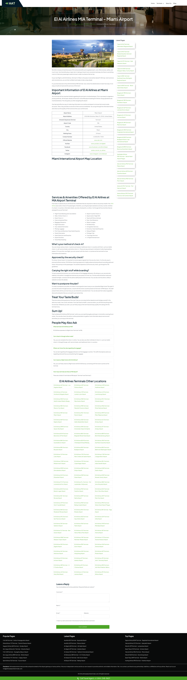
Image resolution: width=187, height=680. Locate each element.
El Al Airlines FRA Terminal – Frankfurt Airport (81, 490)
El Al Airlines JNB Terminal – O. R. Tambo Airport (62, 566)
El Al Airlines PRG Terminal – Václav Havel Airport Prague (102, 504)
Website (86, 613)
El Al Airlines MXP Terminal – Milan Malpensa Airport (102, 414)
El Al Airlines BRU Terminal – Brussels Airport (61, 448)
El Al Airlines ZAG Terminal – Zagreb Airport (61, 545)
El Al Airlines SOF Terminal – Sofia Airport (102, 518)
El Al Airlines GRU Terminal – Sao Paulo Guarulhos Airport (102, 441)
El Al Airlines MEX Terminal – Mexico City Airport (61, 407)
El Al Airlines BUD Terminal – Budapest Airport (81, 448)
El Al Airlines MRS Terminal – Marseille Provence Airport (81, 407)
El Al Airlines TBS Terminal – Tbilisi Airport (81, 524)
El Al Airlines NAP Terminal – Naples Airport (61, 421)
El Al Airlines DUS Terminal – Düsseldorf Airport (61, 476)
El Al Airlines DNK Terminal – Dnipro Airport (81, 469)
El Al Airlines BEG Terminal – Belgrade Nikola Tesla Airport (82, 435)
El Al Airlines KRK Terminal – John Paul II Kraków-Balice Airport (102, 566)
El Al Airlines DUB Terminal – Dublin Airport (102, 469)
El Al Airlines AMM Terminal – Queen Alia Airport (61, 428)
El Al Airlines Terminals (90, 24)
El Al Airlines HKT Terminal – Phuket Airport (102, 552)
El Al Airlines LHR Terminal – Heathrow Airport (102, 386)
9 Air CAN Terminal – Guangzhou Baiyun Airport (15, 652)
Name (58, 605)
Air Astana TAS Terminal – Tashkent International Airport (78, 652)
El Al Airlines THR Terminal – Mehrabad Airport (102, 524)
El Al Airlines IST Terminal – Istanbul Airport (81, 559)
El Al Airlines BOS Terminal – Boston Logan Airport (61, 490)
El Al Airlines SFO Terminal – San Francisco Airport (61, 518)
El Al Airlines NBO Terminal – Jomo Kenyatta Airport (102, 483)
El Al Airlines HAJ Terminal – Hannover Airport (61, 552)
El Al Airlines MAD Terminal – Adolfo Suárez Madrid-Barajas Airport (62, 400)
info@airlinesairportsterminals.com (12, 668)
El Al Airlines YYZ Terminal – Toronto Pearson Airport (102, 538)
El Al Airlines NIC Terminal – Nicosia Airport (61, 497)
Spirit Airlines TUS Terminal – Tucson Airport (14, 660)
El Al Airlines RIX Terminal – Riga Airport (103, 511)
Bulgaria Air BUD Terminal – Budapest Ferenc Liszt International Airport (124, 139)
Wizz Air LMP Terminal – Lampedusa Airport (136, 646)
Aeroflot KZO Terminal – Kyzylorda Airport (75, 640)
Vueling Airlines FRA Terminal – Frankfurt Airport (138, 660)
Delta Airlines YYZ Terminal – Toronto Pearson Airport (17, 643)
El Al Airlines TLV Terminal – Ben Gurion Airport (62, 531)
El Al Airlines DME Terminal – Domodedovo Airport (61, 469)
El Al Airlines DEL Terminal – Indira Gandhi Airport (102, 462)
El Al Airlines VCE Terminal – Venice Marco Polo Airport (81, 531)
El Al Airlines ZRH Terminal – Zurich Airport (81, 545)
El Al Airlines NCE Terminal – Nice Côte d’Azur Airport (102, 490)
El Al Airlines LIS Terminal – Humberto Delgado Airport (61, 393)
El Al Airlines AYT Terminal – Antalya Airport (102, 428)
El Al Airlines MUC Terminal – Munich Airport (81, 414)
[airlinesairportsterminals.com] (10, 3)
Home (153, 3)
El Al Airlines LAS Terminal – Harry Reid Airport (61, 573)
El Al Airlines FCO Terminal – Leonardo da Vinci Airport (61, 483)
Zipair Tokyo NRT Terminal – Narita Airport (136, 657)
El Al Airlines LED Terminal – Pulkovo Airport (81, 386)
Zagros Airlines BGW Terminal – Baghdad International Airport (141, 640)
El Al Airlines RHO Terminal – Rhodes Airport (81, 511)
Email (58, 613)
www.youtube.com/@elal (98, 143)
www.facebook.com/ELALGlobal (98, 147)
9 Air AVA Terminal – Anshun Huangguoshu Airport (16, 640)
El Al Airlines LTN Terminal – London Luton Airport (81, 393)
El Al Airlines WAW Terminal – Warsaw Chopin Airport (61, 538)
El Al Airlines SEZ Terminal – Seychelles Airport (81, 518)
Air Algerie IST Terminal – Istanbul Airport (75, 649)
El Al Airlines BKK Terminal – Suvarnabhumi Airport (61, 441)
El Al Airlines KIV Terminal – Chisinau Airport (81, 566)
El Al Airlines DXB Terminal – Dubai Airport (81, 476)
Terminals (159, 3)
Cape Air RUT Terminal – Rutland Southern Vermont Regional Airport (124, 54)
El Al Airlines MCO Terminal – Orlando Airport (102, 400)
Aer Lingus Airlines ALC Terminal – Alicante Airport (16, 649)
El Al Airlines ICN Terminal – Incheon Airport (61, 559)
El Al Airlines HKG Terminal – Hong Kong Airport (81, 552)
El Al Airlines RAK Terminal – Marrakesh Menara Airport (61, 511)
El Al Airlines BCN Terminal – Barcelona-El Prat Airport (61, 435)
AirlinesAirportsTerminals (77, 24)
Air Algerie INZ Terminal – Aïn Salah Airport (75, 646)
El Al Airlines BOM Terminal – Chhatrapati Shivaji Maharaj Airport (81, 442)
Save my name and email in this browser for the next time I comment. (76, 620)
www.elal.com (98, 140)
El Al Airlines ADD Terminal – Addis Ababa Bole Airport (81, 421)
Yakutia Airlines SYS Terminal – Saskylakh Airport (138, 643)
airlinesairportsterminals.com (90, 674)
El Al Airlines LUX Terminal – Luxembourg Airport (102, 393)
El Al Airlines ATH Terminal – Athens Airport (102, 573)
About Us (168, 3)
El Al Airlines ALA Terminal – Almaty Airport (102, 421)
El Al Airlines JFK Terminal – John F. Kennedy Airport (102, 559)
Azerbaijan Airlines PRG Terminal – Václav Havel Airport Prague (124, 156)
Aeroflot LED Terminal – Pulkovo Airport (74, 643)
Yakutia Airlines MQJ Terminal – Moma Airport (137, 652)
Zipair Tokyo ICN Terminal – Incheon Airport (136, 649)
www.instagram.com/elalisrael (98, 154)
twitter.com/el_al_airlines (98, 150)
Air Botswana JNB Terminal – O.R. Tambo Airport (77, 655)
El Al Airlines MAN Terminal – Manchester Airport (81, 400)
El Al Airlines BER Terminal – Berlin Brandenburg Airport (102, 435)
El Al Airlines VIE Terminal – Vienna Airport (102, 531)
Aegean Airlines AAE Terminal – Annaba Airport (15, 646)
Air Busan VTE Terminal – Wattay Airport (74, 660)
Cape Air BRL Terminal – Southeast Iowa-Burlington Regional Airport (124, 78)
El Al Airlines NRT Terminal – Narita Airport (81, 497)
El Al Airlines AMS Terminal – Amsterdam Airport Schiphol (82, 428)
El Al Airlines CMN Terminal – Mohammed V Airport (61, 462)
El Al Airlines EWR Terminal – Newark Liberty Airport (102, 476)
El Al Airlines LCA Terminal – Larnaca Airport (81, 573)
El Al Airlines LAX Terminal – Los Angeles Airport (62, 386)
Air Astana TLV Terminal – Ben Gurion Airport (75, 657)
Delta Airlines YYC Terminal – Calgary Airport (15, 657)
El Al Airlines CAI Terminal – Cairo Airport (61, 455)
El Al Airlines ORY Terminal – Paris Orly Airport (102, 497)
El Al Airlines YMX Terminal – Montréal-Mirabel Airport (81, 538)
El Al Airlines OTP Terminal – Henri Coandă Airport (61, 504)
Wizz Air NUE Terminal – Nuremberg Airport (136, 655)
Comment (59, 592)
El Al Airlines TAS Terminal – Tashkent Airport (61, 524)
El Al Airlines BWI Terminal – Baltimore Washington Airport (103, 448)
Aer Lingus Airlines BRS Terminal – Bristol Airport (16, 655)
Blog (174, 3)
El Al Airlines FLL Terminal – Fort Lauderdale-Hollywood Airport (82, 483)
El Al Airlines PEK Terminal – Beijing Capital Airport (81, 504)
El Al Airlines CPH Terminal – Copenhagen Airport (81, 462)
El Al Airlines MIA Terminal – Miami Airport (61, 414)
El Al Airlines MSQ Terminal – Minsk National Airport (102, 407)
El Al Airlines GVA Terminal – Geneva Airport (102, 545)
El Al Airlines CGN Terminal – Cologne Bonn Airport (102, 455)
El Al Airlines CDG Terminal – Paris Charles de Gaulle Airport (82, 455)
